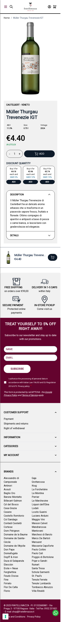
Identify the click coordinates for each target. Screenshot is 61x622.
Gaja (34, 478)
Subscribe (17, 368)
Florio (7, 590)
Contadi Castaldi (13, 523)
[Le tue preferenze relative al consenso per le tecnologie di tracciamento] (5, 616)
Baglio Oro (9, 493)
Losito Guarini (39, 511)
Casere (8, 511)
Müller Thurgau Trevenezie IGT (28, 18)
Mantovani (37, 530)
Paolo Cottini (39, 549)
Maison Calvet (39, 523)
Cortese (8, 527)
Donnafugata (11, 553)
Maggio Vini (38, 519)
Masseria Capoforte (43, 545)
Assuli (7, 489)
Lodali (35, 508)
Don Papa (9, 549)
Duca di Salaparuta (14, 560)
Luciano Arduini (40, 515)
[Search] (11, 6)
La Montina (38, 493)
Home (7, 18)
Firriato (7, 583)
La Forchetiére (40, 489)
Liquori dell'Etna (40, 504)
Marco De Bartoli (41, 538)
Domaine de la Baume (16, 534)
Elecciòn (8, 564)
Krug (34, 485)
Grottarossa (38, 481)
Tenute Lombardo (41, 583)
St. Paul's (37, 575)
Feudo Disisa (11, 575)
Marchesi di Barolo (42, 534)
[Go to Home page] (30, 6)
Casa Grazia (10, 508)
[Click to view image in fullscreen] (30, 58)
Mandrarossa (39, 527)
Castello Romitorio (14, 515)
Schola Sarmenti (40, 572)
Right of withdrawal (14, 428)
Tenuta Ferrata (39, 579)
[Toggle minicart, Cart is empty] (54, 6)
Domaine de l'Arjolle (14, 545)
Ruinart (35, 564)
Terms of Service (30, 395)
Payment (8, 418)
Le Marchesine (40, 500)
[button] (30, 412)
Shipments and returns (16, 423)
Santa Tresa (38, 568)
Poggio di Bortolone (43, 557)
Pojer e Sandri (39, 560)
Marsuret (37, 542)
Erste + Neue (11, 568)
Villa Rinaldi (38, 590)
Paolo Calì (37, 553)
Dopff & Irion (11, 557)
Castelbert (13, 105)
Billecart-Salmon (13, 500)
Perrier (35, 496)
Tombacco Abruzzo (42, 587)
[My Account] (49, 6)
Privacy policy (24, 386)
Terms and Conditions (14, 616)
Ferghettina (10, 572)
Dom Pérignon (11, 530)
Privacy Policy (34, 616)
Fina (6, 579)
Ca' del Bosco (11, 504)
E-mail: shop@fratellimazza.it (19, 611)
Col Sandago (11, 519)
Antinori (8, 485)
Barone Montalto (13, 496)
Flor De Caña (11, 587)
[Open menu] (6, 7)
